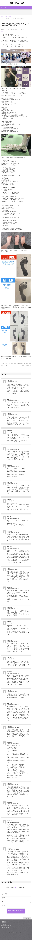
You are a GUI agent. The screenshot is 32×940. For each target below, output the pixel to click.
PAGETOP (27, 918)
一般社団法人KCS (16, 3)
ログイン (16, 887)
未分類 (3, 898)
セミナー (4, 905)
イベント (4, 901)
